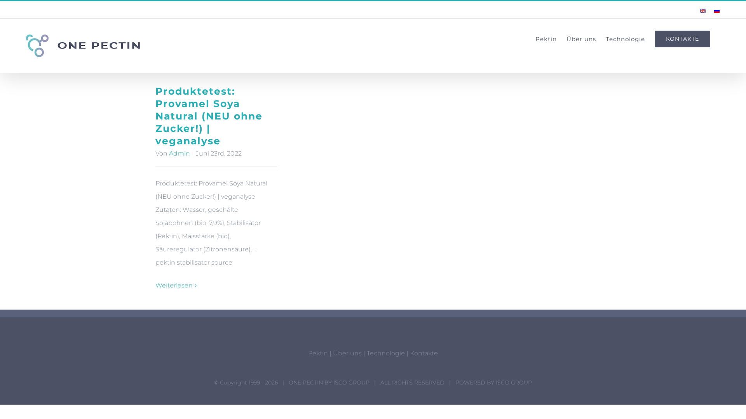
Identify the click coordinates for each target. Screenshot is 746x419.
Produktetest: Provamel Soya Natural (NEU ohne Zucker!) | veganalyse (209, 116)
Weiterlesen (174, 285)
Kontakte (424, 353)
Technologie (386, 353)
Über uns (347, 353)
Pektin (318, 353)
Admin (179, 153)
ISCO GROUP (351, 382)
